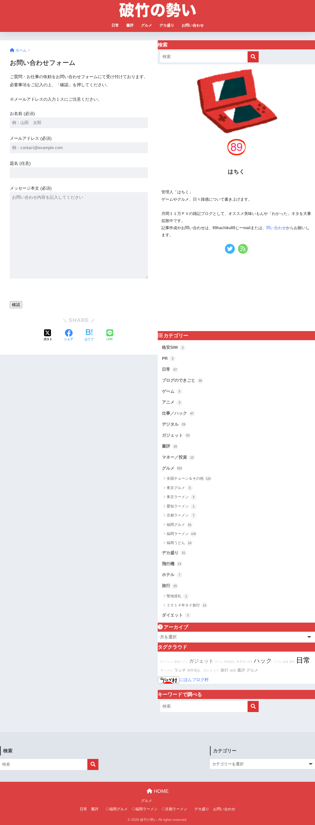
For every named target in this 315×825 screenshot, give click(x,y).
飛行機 (171, 563)
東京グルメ (179, 488)
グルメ (146, 25)
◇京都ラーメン (174, 809)
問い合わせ (276, 228)
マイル (277, 661)
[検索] (253, 56)
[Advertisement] (199, 294)
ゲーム (171, 391)
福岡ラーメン (181, 533)
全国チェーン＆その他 (189, 478)
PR (167, 358)
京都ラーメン (180, 515)
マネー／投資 (178, 457)
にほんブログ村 (194, 679)
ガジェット (175, 435)
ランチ (180, 670)
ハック (263, 660)
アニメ (171, 402)
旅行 (169, 585)
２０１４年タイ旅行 (186, 605)
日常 (115, 25)
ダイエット (175, 615)
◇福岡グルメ (117, 809)
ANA (249, 661)
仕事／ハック (178, 413)
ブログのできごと (182, 380)
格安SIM (173, 347)
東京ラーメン (180, 497)
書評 (130, 25)
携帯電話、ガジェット (203, 670)
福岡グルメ (179, 524)
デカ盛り (166, 25)
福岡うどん (179, 543)
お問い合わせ (193, 25)
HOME (160, 791)
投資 (285, 661)
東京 (292, 661)
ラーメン (166, 670)
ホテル (171, 574)
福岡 (233, 670)
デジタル (173, 424)
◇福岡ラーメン (145, 809)
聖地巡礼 (177, 596)
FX (162, 661)
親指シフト (181, 661)
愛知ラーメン (180, 506)
